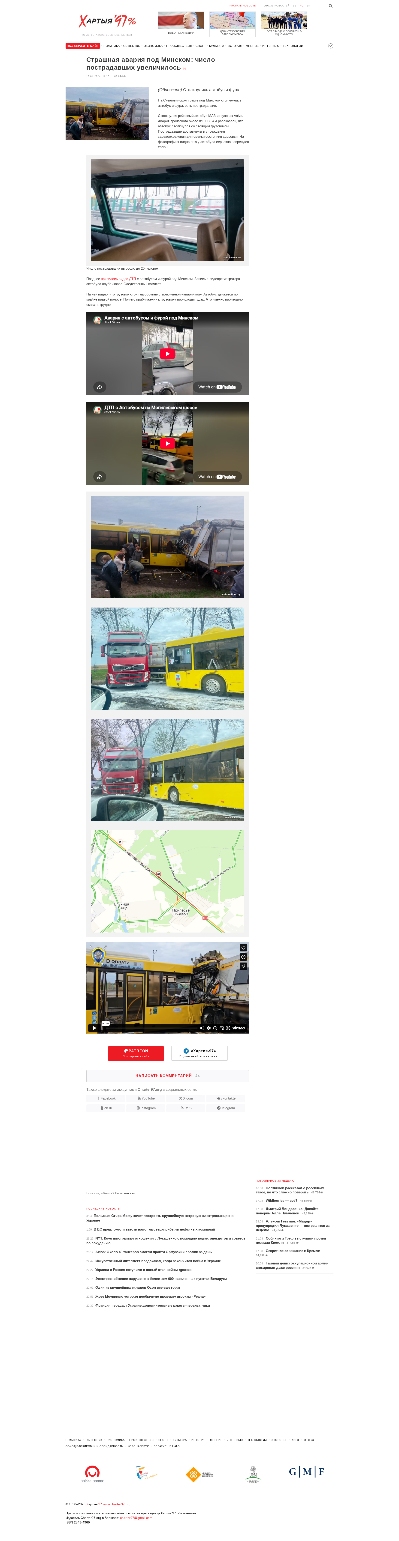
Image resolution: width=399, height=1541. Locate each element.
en (308, 5)
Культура (216, 46)
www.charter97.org (116, 1504)
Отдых (309, 1440)
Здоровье (279, 1440)
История (235, 46)
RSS (188, 1108)
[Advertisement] (157, 1153)
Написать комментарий (168, 1076)
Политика (111, 46)
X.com (188, 1098)
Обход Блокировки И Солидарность (94, 1446)
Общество (131, 46)
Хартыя (107, 21)
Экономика (153, 46)
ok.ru (108, 1108)
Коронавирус (138, 1446)
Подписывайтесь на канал (199, 1053)
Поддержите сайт (136, 1053)
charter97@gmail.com (136, 1518)
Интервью (270, 46)
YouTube (148, 1098)
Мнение (252, 46)
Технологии (293, 46)
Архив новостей (277, 5)
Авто (295, 1440)
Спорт (201, 46)
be (294, 5)
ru (301, 5)
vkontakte (228, 1098)
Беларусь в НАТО (167, 1446)
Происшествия (179, 46)
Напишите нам (125, 1193)
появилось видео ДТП (118, 279)
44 (184, 68)
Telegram (228, 1108)
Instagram (148, 1108)
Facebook (108, 1098)
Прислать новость (242, 5)
